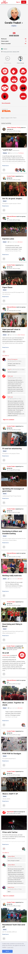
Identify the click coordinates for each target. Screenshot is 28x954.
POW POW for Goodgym (11, 753)
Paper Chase (7, 287)
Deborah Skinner (11, 216)
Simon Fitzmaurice (12, 359)
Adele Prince (11, 887)
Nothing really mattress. (12, 575)
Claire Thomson (21, 334)
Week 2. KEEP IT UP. (10, 794)
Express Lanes (8, 239)
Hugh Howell (10, 811)
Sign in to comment (8, 419)
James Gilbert (11, 856)
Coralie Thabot (11, 176)
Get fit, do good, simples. (12, 198)
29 (25, 38)
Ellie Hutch (20, 242)
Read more (5, 165)
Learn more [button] (10, 947)
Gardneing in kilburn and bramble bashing (12, 532)
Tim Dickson (21, 153)
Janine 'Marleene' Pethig (14, 127)
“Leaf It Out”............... (10, 150)
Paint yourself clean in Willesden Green (11, 330)
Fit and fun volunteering (12, 448)
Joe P (9, 369)
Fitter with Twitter (10, 832)
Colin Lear (10, 376)
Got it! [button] (7, 951)
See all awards (6, 103)
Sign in (18, 2)
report (7, 117)
